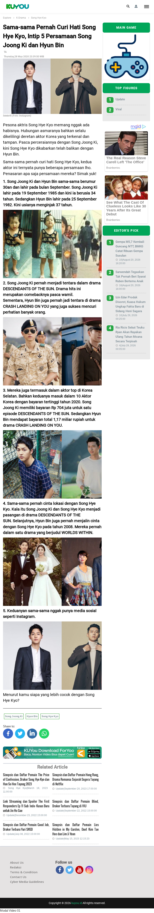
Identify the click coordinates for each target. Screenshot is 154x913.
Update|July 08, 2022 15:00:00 (23, 834)
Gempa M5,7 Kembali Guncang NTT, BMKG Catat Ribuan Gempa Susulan (130, 248)
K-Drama (21, 17)
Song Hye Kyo (38, 17)
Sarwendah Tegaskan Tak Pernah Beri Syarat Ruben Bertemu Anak (131, 276)
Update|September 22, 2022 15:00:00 (76, 810)
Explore (7, 17)
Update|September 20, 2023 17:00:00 (76, 788)
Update (120, 99)
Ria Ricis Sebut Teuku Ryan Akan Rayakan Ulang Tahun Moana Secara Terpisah (130, 334)
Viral (119, 109)
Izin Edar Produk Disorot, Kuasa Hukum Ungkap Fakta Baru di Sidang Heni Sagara (131, 304)
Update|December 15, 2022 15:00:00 (26, 815)
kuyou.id (76, 903)
